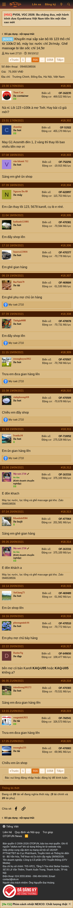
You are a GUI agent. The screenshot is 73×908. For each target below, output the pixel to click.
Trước (15, 59)
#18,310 (66, 390)
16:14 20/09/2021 (13, 585)
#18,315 (66, 585)
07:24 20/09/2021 (13, 511)
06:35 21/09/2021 (13, 680)
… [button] (28, 59)
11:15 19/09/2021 (13, 352)
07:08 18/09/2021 (13, 154)
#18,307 (66, 275)
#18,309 (66, 352)
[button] (4, 4)
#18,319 (66, 710)
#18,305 (66, 215)
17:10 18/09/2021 (13, 245)
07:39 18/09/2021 (13, 185)
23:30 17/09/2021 (13, 85)
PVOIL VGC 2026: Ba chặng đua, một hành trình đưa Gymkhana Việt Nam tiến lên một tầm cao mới (36, 18)
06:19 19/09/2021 (13, 275)
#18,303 (66, 154)
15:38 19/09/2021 (13, 390)
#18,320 (66, 741)
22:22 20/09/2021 (13, 646)
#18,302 (66, 120)
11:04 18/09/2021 (13, 215)
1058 (50, 59)
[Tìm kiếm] (68, 4)
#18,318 (66, 680)
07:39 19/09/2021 (13, 313)
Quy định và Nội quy (27, 832)
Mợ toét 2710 (13, 53)
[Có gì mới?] (61, 4)
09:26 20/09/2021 (13, 541)
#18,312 (66, 467)
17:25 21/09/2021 (13, 741)
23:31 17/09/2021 (13, 120)
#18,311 (66, 429)
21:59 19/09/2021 (13, 429)
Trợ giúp (48, 832)
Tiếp (59, 59)
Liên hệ (7, 832)
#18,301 (66, 85)
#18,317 (66, 646)
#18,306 (66, 245)
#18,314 (66, 541)
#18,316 (66, 616)
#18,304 (66, 185)
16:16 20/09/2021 (13, 616)
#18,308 (66, 313)
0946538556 (28, 66)
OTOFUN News (12, 836)
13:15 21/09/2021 (13, 710)
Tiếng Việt (11, 826)
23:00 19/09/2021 (13, 467)
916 (35, 59)
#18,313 (66, 511)
